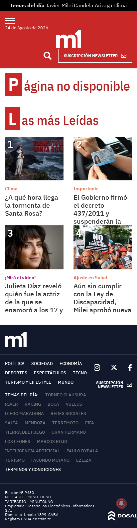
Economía (71, 363)
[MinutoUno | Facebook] (127, 367)
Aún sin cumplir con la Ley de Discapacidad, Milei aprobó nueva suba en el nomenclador (102, 305)
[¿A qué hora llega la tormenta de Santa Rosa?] (34, 158)
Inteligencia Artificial (32, 451)
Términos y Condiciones (33, 469)
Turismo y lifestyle (28, 382)
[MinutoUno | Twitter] (114, 367)
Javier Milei (59, 5)
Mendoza (35, 423)
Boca (53, 404)
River (11, 404)
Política (15, 363)
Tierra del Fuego (25, 432)
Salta (11, 423)
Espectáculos (50, 373)
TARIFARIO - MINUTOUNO (29, 501)
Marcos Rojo (52, 441)
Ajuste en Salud (90, 278)
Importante (86, 189)
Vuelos (74, 404)
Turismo (15, 460)
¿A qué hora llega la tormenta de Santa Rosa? (31, 205)
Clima (120, 5)
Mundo (65, 382)
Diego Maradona (24, 413)
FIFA (89, 423)
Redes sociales (68, 413)
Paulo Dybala (82, 451)
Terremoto (65, 423)
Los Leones (17, 441)
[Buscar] (48, 56)
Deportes (16, 373)
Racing (33, 404)
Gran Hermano (69, 432)
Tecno (80, 373)
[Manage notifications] (121, 503)
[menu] (14, 21)
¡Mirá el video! (20, 278)
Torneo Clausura (65, 395)
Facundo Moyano (50, 460)
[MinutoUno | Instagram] (96, 368)
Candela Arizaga (93, 5)
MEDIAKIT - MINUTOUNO (28, 496)
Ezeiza (83, 460)
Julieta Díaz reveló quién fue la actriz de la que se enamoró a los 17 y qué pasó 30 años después (34, 305)
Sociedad (42, 363)
